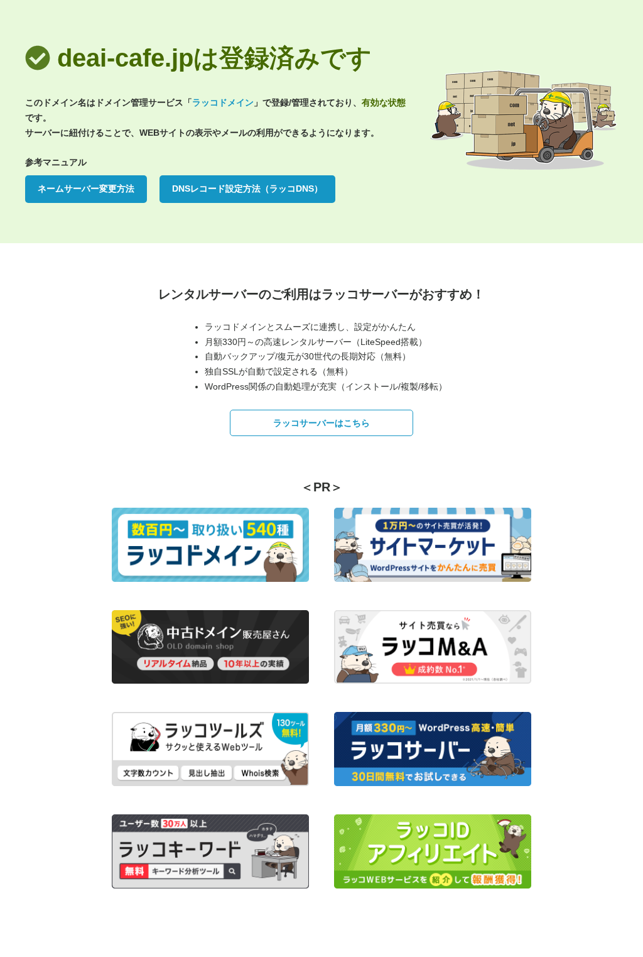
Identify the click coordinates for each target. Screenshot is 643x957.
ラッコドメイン (223, 102)
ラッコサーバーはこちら (321, 423)
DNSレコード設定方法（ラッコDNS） (247, 188)
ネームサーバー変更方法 (86, 188)
